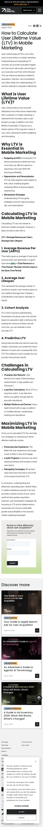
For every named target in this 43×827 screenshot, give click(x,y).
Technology (4, 745)
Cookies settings (21, 806)
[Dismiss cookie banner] (35, 761)
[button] (39, 10)
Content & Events (27, 742)
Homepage (4, 742)
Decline (21, 818)
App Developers (6, 748)
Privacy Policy (24, 785)
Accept (21, 812)
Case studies (25, 745)
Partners (3, 751)
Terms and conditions (7, 823)
